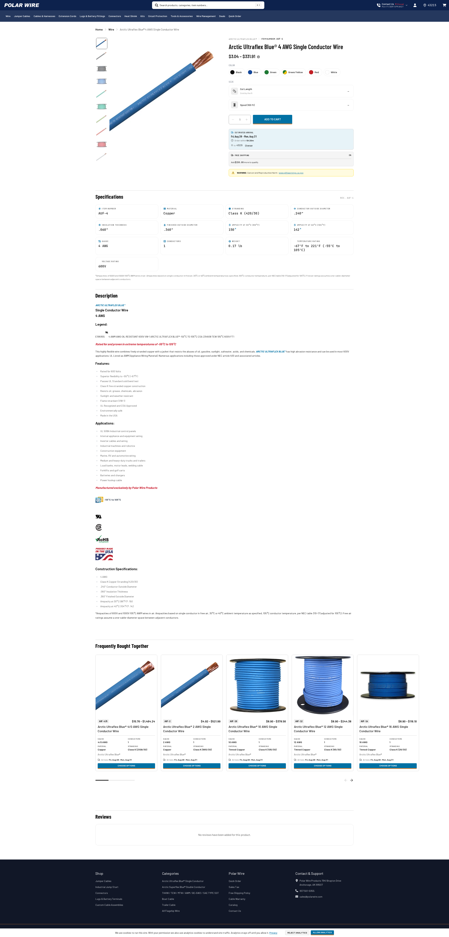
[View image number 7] (101, 119)
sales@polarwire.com (311, 896)
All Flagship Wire (171, 910)
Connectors (115, 16)
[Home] (21, 5)
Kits (142, 16)
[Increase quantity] (247, 120)
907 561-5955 (307, 890)
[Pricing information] (258, 57)
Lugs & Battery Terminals (108, 898)
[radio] (237, 72)
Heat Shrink (131, 16)
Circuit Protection (157, 16)
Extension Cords (67, 16)
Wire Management (206, 16)
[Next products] (351, 780)
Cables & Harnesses (44, 16)
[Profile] (415, 5)
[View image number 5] (101, 94)
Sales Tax (234, 886)
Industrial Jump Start (106, 886)
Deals (222, 16)
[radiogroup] (291, 72)
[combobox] (207, 5)
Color (232, 65)
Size (231, 81)
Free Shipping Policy (239, 892)
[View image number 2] (101, 56)
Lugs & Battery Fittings (92, 16)
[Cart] (444, 5)
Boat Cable (168, 898)
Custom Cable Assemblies (109, 904)
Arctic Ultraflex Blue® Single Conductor (183, 880)
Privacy (273, 932)
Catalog (233, 904)
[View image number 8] (101, 131)
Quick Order (235, 16)
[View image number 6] (101, 106)
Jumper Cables (22, 16)
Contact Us (235, 910)
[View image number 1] (101, 43)
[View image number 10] (101, 157)
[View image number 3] (101, 68)
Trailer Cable (168, 904)
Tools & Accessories (182, 16)
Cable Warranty (237, 898)
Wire (8, 16)
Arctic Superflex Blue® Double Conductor (183, 886)
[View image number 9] (101, 144)
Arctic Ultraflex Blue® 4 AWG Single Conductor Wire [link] (149, 29)
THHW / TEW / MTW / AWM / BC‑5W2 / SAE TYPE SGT (190, 892)
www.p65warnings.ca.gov (291, 172)
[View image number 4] (101, 81)
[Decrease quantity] (233, 120)
